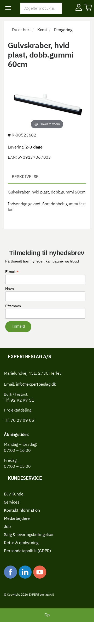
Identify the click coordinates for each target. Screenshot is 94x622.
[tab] (47, 177)
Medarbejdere (17, 519)
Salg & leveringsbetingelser (29, 535)
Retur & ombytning (21, 543)
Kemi (42, 30)
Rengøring (63, 30)
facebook (10, 572)
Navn (9, 289)
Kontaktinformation (22, 511)
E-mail (12, 271)
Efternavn (13, 306)
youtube (39, 572)
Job (7, 527)
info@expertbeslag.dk (36, 385)
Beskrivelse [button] (25, 177)
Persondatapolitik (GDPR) (27, 551)
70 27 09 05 (22, 421)
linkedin (25, 572)
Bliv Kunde (13, 494)
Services (12, 502)
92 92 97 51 (21, 400)
